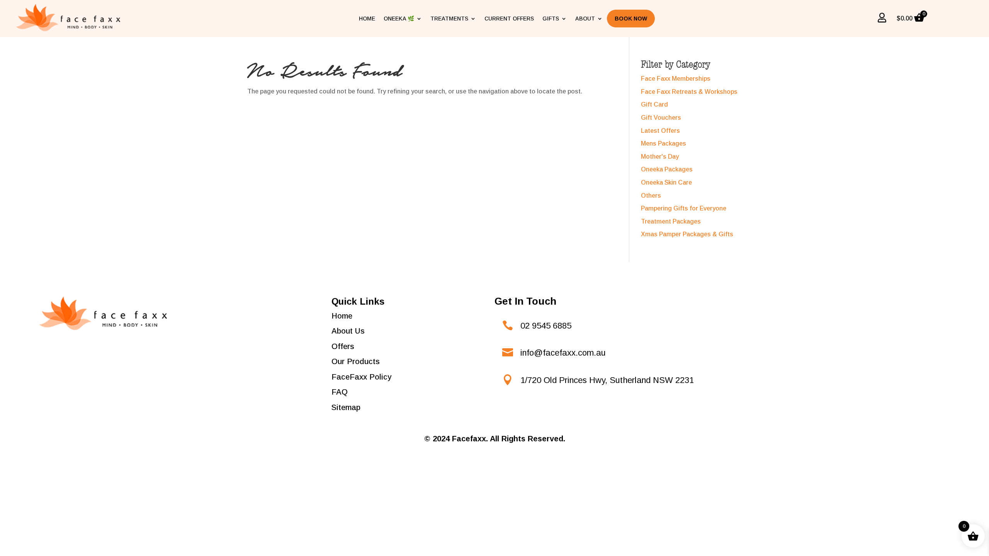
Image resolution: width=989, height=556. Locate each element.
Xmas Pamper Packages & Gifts (687, 234)
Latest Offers (660, 130)
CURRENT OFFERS (509, 18)
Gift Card (654, 104)
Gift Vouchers (661, 117)
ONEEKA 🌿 (399, 18)
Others (651, 195)
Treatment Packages (671, 221)
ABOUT (585, 18)
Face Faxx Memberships (675, 78)
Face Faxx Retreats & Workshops (689, 91)
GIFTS (550, 18)
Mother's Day (660, 156)
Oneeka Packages (667, 169)
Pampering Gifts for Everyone (683, 208)
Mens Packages (663, 143)
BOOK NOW (631, 18)
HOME (367, 18)
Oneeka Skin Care (666, 182)
